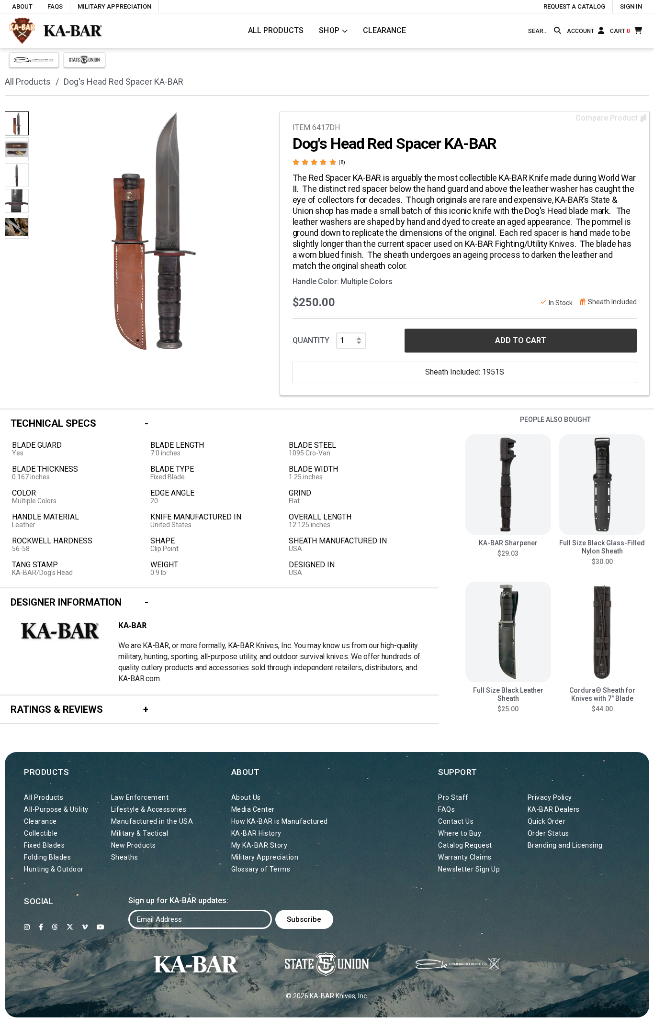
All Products (276, 30)
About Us (246, 797)
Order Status (548, 833)
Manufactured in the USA (152, 821)
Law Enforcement (140, 797)
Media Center (253, 809)
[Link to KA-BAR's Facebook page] (41, 927)
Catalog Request (465, 845)
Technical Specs (53, 423)
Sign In (631, 6)
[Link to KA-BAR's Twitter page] (70, 927)
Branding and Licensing (565, 845)
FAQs (55, 6)
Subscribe (304, 919)
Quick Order (547, 821)
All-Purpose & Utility (56, 809)
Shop (329, 30)
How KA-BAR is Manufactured (279, 821)
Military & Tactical (140, 833)
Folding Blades (47, 857)
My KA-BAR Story (259, 845)
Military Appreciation (114, 6)
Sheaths (124, 857)
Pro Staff (453, 797)
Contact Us (456, 821)
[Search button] (557, 30)
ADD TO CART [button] (520, 340)
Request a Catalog (574, 6)
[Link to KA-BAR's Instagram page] (27, 927)
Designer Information (66, 602)
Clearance (384, 30)
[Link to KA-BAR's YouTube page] (101, 927)
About (22, 6)
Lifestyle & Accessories (149, 809)
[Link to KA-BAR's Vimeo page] (85, 927)
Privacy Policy (550, 797)
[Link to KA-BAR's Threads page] (55, 927)
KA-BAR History (256, 833)
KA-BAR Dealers (554, 809)
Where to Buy (459, 833)
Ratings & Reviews (57, 709)
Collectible (41, 833)
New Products (133, 845)
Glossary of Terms (261, 869)
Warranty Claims (465, 857)
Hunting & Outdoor (54, 869)
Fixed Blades (44, 845)
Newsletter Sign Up (469, 869)
